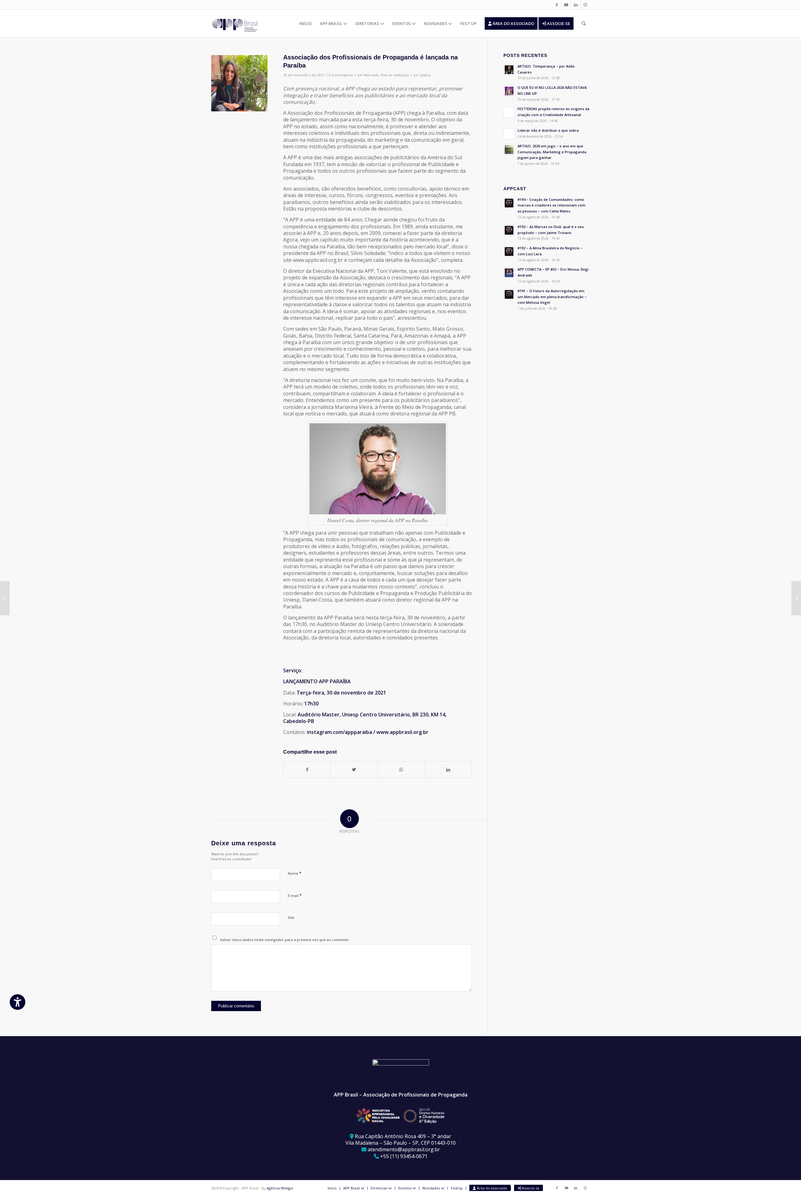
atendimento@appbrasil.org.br (404, 1149)
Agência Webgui (280, 1188)
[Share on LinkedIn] (448, 769)
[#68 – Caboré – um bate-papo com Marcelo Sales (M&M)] (796, 598)
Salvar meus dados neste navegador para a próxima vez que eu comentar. (285, 939)
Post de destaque (395, 75)
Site (291, 917)
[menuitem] (305, 23)
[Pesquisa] (584, 23)
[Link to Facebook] (556, 4)
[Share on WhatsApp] (401, 769)
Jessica (425, 75)
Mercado (371, 75)
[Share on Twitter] (354, 769)
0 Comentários (341, 75)
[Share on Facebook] (306, 769)
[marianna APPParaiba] (239, 83)
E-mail (295, 895)
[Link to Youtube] (566, 4)
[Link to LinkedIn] (575, 4)
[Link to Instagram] (585, 4)
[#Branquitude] (5, 598)
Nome (294, 873)
